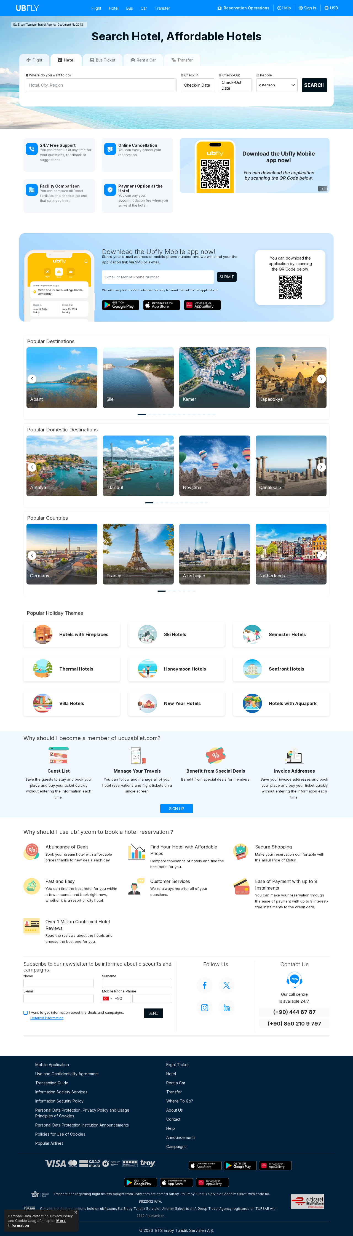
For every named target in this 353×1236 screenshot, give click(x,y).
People (266, 75)
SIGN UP (176, 808)
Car (144, 8)
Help (286, 8)
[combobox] (107, 998)
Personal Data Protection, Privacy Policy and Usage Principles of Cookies (82, 1113)
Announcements (181, 1137)
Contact (173, 1119)
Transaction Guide (51, 1082)
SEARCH (314, 85)
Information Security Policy (59, 1101)
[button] (331, 8)
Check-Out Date (231, 85)
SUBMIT (227, 276)
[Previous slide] (32, 379)
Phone (131, 991)
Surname (109, 976)
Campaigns (176, 1146)
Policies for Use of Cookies (60, 1134)
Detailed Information (46, 1018)
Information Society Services (61, 1092)
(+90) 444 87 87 (294, 1012)
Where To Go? (179, 1101)
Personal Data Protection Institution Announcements (82, 1125)
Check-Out (231, 75)
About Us (174, 1110)
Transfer (162, 8)
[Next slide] (321, 379)
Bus (129, 8)
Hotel (114, 8)
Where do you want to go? (50, 75)
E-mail (28, 991)
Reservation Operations (246, 8)
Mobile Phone (113, 991)
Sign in (310, 8)
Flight (96, 8)
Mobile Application (52, 1064)
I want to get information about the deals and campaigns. (76, 1012)
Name (28, 976)
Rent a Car (175, 1082)
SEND (153, 1013)
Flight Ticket (177, 1064)
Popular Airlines (49, 1143)
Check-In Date (197, 85)
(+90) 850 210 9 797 (294, 1024)
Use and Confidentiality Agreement (67, 1073)
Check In (191, 75)
